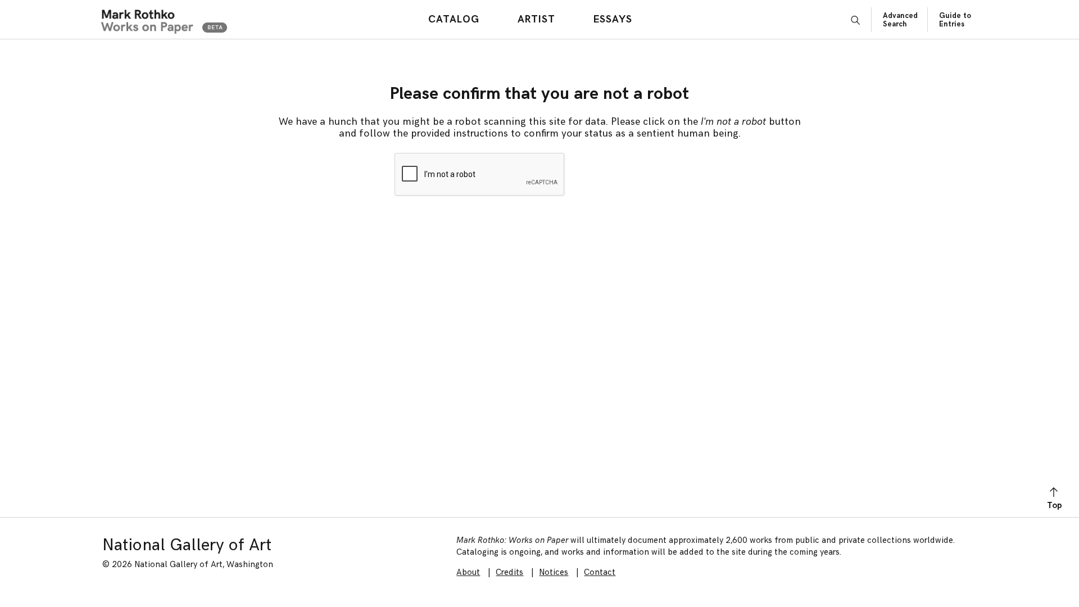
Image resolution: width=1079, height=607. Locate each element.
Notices (553, 572)
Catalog (453, 19)
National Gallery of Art (186, 545)
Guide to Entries (955, 20)
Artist (536, 19)
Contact (599, 572)
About (468, 572)
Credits (509, 572)
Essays (612, 19)
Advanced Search (900, 20)
